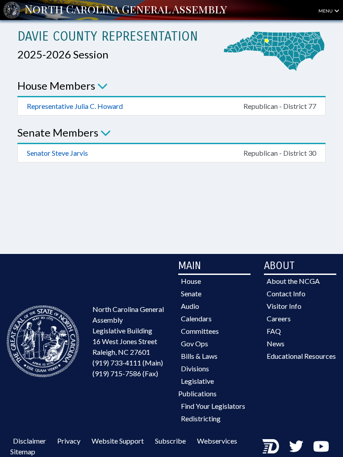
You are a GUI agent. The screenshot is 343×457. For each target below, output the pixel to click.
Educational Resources (301, 356)
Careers (279, 318)
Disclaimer (29, 440)
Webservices (217, 440)
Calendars (196, 318)
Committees (200, 331)
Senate (191, 293)
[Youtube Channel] (321, 446)
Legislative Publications (197, 387)
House (191, 281)
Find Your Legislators (213, 406)
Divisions (195, 368)
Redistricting (201, 418)
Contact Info (286, 293)
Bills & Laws (199, 356)
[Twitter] (296, 446)
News (275, 343)
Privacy (68, 440)
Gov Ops (194, 343)
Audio (190, 306)
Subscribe (170, 440)
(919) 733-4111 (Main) (127, 362)
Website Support (118, 440)
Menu (326, 10)
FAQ (274, 331)
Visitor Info (284, 306)
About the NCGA (293, 281)
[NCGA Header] (126, 10)
